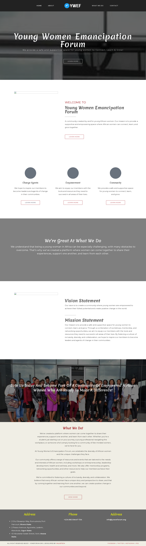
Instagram (129, 543)
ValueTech (60, 543)
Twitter (120, 543)
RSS (137, 543)
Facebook (112, 543)
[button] (73, 61)
